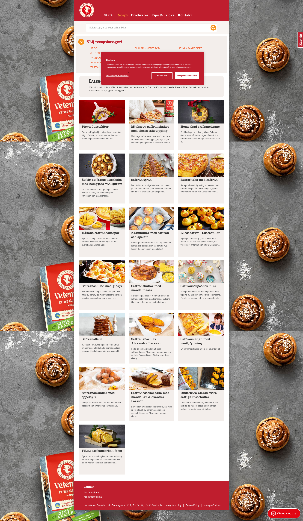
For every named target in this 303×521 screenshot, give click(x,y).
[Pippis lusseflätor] (102, 111)
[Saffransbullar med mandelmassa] (151, 271)
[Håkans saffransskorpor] (102, 217)
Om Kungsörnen (92, 491)
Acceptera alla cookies (187, 75)
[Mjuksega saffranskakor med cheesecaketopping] (151, 111)
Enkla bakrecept (190, 48)
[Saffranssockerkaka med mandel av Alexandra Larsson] (151, 377)
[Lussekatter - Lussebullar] (201, 217)
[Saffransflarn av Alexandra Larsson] (151, 324)
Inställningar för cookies (117, 75)
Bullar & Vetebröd (147, 48)
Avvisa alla (162, 75)
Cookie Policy (192, 505)
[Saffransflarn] (102, 324)
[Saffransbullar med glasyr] (102, 271)
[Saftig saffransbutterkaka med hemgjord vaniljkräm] (102, 164)
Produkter (140, 15)
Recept (122, 15)
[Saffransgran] (151, 164)
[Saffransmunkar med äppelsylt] (102, 377)
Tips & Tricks (163, 15)
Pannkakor (97, 57)
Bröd (93, 48)
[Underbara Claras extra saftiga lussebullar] (201, 377)
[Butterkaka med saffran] (201, 164)
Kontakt (185, 15)
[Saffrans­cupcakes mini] (201, 271)
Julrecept (97, 53)
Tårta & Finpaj (99, 67)
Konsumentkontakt (93, 496)
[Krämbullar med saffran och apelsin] (151, 217)
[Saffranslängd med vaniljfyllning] (201, 324)
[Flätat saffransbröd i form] (102, 435)
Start (108, 15)
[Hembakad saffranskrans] (201, 111)
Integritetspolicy (174, 505)
